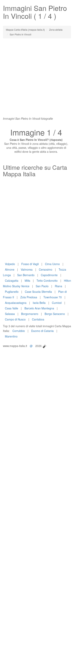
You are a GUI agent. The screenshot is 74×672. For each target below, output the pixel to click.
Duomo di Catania (42, 331)
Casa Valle (11, 308)
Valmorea (27, 269)
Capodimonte (49, 275)
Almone (9, 269)
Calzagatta (11, 280)
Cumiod (57, 303)
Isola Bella (39, 303)
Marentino (11, 336)
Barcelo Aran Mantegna (39, 308)
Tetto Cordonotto (47, 280)
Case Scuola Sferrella (38, 292)
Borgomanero (29, 314)
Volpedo (10, 264)
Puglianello (12, 292)
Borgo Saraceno (55, 314)
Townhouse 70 (52, 297)
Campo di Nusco (15, 319)
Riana (58, 286)
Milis (27, 280)
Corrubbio (18, 331)
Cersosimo (45, 269)
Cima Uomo (52, 264)
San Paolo (42, 286)
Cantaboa (38, 319)
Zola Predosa (28, 297)
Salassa (10, 314)
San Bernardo (26, 275)
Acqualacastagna (15, 303)
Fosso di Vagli (30, 264)
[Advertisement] (37, 79)
